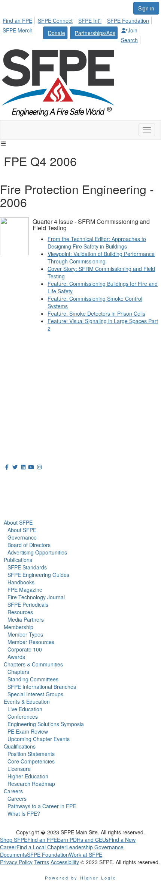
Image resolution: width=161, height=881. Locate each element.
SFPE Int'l (89, 20)
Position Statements (31, 753)
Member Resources (30, 642)
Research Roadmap (31, 783)
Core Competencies (31, 761)
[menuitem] (19, 19)
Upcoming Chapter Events (38, 739)
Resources (20, 612)
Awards (16, 656)
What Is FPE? (23, 813)
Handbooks (20, 582)
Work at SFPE (85, 854)
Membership (18, 627)
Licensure (19, 768)
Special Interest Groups (35, 694)
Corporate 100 (24, 649)
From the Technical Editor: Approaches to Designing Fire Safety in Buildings (97, 242)
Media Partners (25, 619)
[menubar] (80, 29)
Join (132, 30)
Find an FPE (17, 20)
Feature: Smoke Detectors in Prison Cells (96, 313)
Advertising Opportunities (37, 552)
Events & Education (27, 701)
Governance (22, 537)
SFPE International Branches (41, 686)
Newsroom (21, 496)
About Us (18, 480)
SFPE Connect (55, 20)
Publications (18, 559)
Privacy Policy (16, 862)
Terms (41, 862)
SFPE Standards (27, 567)
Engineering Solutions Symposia (45, 724)
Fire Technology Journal (36, 597)
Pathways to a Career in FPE (41, 806)
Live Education (24, 709)
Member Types (25, 634)
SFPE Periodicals (27, 604)
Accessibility (65, 862)
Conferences (22, 716)
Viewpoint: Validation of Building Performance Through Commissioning (101, 257)
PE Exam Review (27, 731)
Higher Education (27, 776)
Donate (56, 33)
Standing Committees (32, 679)
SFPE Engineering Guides (38, 574)
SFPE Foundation (128, 20)
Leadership (79, 847)
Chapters (18, 671)
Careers (13, 791)
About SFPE (18, 522)
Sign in (146, 8)
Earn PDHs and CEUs (83, 839)
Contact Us (15, 400)
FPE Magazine (24, 589)
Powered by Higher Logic (80, 878)
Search (129, 40)
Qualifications (20, 746)
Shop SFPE (13, 839)
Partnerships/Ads (95, 33)
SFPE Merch (18, 30)
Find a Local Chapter (41, 847)
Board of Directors (29, 545)
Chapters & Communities (33, 664)
